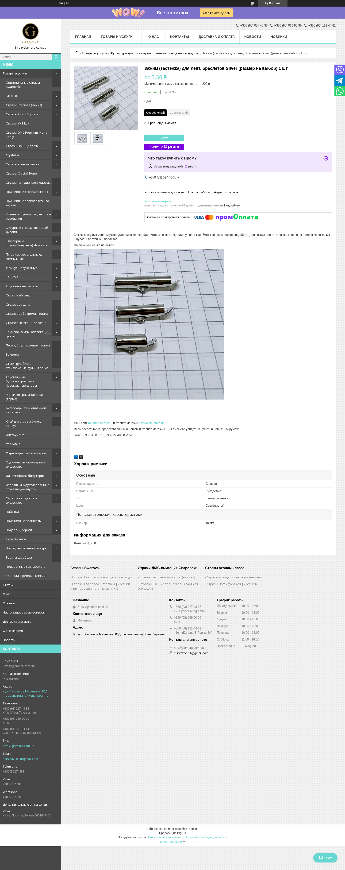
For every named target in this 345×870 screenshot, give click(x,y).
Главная (83, 37)
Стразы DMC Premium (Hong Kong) (26, 134)
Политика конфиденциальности (206, 837)
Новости (9, 640)
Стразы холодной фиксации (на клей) (167, 577)
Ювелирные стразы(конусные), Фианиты (27, 243)
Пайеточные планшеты (24, 521)
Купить (164, 138)
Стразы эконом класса (22, 164)
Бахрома (12, 354)
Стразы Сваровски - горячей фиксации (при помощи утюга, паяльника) (100, 586)
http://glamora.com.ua (18, 746)
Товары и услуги (15, 73)
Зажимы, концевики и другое (176, 53)
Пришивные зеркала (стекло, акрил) (28, 203)
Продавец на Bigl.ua (172, 833)
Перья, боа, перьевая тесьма (28, 345)
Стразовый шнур (18, 295)
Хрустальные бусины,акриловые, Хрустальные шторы (21, 381)
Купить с (156, 147)
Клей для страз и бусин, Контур (23, 423)
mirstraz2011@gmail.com (20, 759)
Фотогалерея (13, 631)
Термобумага (16, 539)
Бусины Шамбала (19, 557)
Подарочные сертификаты (26, 566)
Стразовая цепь (18, 304)
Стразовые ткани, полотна (26, 323)
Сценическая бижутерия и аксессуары (25, 464)
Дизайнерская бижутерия (25, 476)
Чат (329, 858)
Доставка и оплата (17, 621)
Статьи (8, 585)
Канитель (13, 277)
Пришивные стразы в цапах (27, 192)
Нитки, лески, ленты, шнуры (26, 548)
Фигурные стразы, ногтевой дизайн (27, 229)
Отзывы (9, 603)
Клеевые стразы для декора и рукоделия (28, 216)
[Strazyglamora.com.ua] (31, 34)
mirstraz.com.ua (99, 423)
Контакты (179, 37)
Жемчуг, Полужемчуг (21, 268)
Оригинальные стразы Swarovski (23, 84)
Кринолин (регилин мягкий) (26, 576)
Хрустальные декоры (22, 286)
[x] (81, 458)
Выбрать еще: (160, 123)
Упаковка (13, 444)
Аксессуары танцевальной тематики (26, 410)
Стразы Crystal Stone (21, 173)
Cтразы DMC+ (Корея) (22, 146)
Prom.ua (193, 829)
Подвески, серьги (19, 530)
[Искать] (56, 56)
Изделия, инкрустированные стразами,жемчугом (27, 487)
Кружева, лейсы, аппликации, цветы (28, 334)
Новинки (279, 37)
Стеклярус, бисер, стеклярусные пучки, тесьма (27, 365)
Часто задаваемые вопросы (24, 612)
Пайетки (12, 511)
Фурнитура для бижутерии (26, 453)
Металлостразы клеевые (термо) (25, 396)
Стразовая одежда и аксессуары (21, 500)
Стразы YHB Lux (17, 123)
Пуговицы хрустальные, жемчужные (24, 256)
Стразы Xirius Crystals (22, 114)
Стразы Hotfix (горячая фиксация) (232, 584)
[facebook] (76, 458)
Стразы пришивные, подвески (29, 182)
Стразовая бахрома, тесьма (27, 313)
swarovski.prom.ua (152, 423)
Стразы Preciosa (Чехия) (24, 105)
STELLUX (12, 96)
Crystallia (12, 155)
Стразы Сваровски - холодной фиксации (102, 577)
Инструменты (16, 435)
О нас (7, 594)
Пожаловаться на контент (165, 837)
